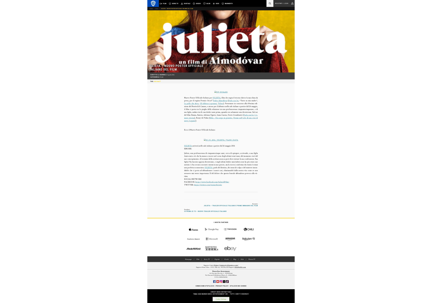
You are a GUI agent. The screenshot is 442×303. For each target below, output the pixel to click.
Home (151, 8)
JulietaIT (157, 81)
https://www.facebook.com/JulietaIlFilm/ (212, 182)
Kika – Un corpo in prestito (221, 118)
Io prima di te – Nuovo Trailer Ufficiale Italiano (205, 211)
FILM (161, 77)
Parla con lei (233, 101)
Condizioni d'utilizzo (205, 286)
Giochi (198, 3)
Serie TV (175, 3)
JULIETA (217, 98)
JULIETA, (209, 168)
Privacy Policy (222, 286)
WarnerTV (229, 3)
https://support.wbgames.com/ (226, 265)
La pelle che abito (191, 103)
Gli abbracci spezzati (208, 103)
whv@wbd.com (240, 267)
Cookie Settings (221, 299)
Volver (220, 103)
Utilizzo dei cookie (238, 286)
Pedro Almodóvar (220, 101)
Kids (217, 3)
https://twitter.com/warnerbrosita (208, 185)
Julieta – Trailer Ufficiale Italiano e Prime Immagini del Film (231, 205)
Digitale (187, 3)
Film (164, 3)
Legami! (192, 121)
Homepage (188, 259)
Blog (208, 3)
